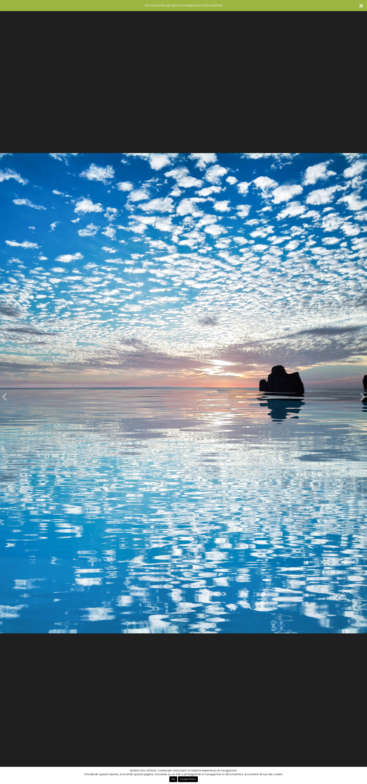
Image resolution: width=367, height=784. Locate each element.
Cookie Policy (188, 779)
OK (173, 779)
